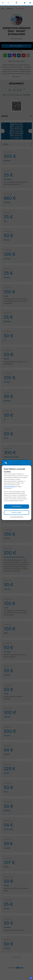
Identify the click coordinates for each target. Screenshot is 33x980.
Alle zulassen (16, 506)
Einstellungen (16, 512)
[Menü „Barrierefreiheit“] (31, 978)
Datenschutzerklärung (9, 486)
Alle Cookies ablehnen (16, 517)
